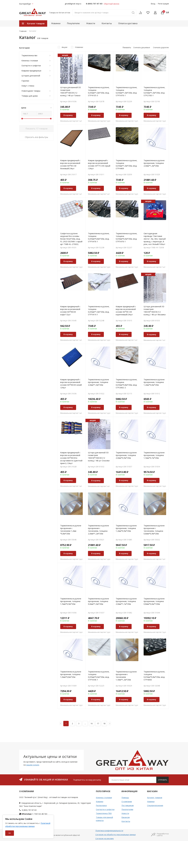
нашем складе (32, 765)
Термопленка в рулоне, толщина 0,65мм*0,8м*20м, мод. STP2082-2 (126, 383)
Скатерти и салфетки (105, 809)
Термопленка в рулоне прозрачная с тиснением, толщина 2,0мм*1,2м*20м (98, 529)
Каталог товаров (154, 797)
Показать (36, 128)
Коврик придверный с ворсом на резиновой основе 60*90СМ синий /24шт (71, 383)
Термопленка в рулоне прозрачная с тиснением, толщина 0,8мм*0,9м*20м (154, 529)
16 (92, 723)
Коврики (99, 801)
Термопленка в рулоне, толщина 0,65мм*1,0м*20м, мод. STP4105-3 (98, 91)
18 (104, 723)
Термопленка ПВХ (104, 813)
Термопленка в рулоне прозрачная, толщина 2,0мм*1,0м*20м (98, 382)
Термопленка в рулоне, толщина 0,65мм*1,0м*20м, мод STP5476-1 (126, 91)
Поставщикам (127, 805)
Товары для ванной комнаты (104, 819)
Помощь (125, 797)
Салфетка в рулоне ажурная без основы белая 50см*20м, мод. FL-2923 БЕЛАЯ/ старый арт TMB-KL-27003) (71, 238)
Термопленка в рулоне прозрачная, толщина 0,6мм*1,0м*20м (98, 601)
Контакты (107, 23)
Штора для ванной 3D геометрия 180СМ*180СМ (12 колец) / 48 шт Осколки (98, 456)
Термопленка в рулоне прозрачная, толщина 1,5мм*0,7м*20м (154, 455)
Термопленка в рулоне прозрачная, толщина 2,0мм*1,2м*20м (154, 163)
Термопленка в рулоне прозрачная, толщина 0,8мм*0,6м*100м (154, 601)
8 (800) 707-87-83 (94, 3)
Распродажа (101, 805)
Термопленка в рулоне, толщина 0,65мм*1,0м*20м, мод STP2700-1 (154, 91)
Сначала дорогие (161, 47)
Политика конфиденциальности (109, 830)
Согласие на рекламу (104, 838)
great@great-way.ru (73, 3)
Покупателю (73, 23)
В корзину (68, 115)
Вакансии (125, 817)
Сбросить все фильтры (36, 137)
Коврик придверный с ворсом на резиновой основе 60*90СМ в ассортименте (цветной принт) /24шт (71, 457)
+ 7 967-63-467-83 (34, 814)
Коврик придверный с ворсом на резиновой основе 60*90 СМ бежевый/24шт (70, 164)
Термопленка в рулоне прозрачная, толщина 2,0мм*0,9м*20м (126, 455)
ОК (9, 833)
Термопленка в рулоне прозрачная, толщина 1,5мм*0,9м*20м (70, 601)
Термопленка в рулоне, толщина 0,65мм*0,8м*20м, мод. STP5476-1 (98, 237)
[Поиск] (133, 12)
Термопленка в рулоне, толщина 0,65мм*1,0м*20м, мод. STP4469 (126, 164)
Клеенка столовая (104, 797)
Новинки (55, 23)
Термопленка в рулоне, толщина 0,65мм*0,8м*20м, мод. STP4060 (154, 675)
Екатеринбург (25, 4)
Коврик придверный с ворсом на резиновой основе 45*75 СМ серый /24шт (99, 164)
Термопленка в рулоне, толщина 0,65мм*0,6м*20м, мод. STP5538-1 (98, 675)
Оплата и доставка (127, 23)
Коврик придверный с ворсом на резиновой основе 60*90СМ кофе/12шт (70, 310)
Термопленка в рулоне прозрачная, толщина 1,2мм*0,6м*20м (154, 382)
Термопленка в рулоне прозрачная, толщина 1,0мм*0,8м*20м (70, 674)
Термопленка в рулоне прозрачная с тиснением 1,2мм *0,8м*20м (70, 529)
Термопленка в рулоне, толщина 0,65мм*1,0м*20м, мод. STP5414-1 (98, 310)
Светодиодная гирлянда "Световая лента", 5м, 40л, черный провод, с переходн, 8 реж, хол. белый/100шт (155, 238)
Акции (64, 47)
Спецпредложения (155, 805)
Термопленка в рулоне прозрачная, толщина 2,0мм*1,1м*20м (126, 601)
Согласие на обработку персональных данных (115, 834)
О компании (126, 801)
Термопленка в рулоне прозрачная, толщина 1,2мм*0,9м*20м (126, 528)
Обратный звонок (111, 4)
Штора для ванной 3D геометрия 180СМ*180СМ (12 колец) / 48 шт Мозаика (154, 310)
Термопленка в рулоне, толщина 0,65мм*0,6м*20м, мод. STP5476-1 (126, 237)
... (85, 723)
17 (98, 723)
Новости (90, 23)
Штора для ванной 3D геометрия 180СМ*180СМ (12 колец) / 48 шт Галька (70, 91)
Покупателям (127, 809)
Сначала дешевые (141, 47)
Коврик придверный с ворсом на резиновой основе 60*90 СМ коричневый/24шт (126, 310)
